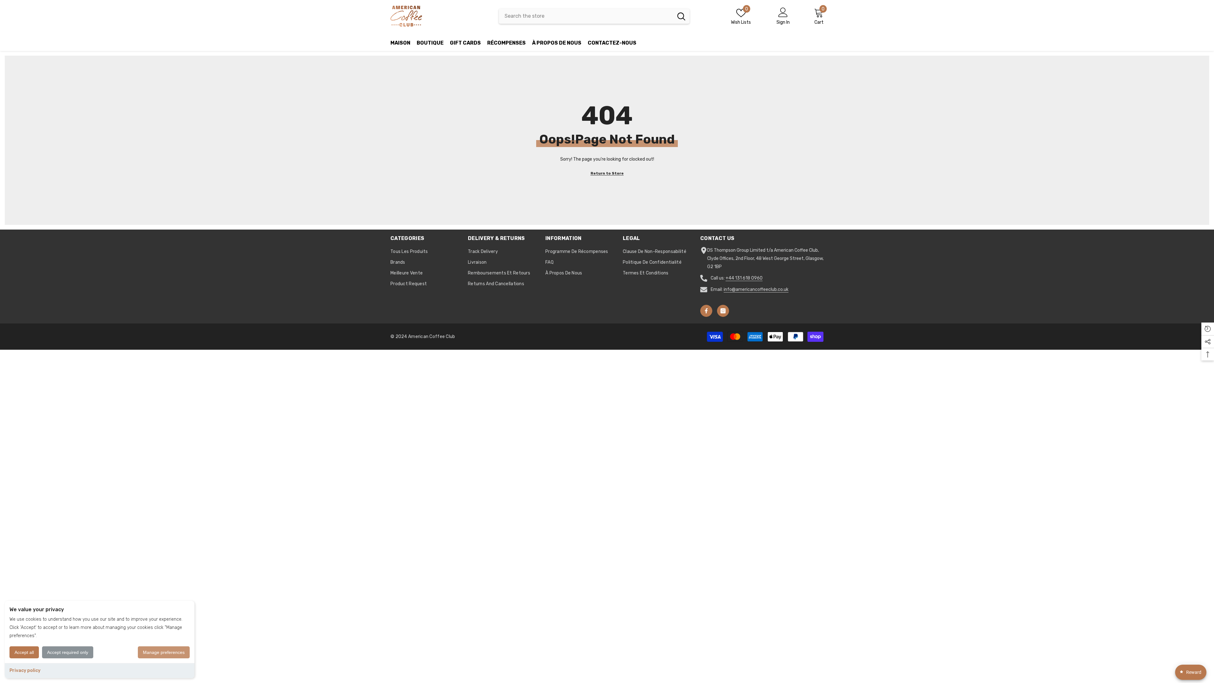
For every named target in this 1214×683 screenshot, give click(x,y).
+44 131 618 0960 (744, 278)
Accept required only (67, 652)
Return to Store (607, 173)
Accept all (24, 652)
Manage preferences (164, 652)
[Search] (594, 16)
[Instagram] (723, 311)
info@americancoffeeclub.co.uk (756, 289)
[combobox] (586, 16)
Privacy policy (24, 670)
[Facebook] (706, 311)
